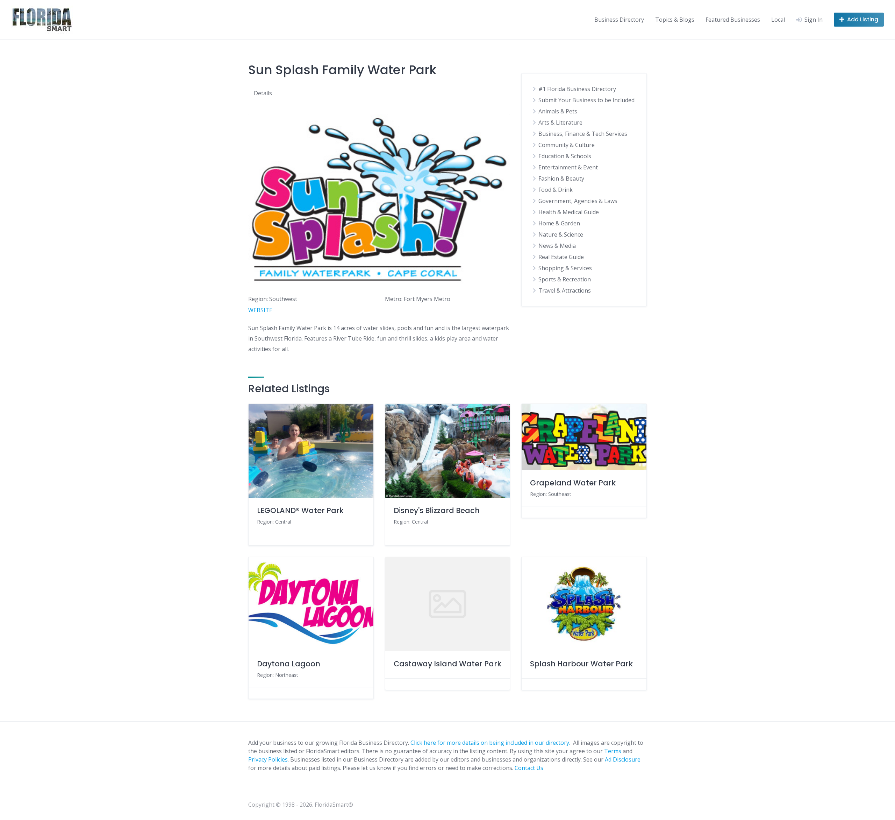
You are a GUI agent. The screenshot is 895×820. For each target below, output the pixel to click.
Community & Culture (566, 145)
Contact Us (529, 768)
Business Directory (619, 19)
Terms (612, 751)
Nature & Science (560, 234)
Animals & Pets (557, 111)
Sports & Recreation (564, 279)
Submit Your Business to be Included (586, 100)
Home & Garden (559, 223)
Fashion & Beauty (561, 178)
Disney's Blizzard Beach (437, 510)
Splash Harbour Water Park (581, 664)
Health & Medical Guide (568, 212)
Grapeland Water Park (573, 483)
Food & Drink (555, 190)
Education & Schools (564, 156)
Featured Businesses (733, 19)
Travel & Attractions (564, 290)
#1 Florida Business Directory (577, 89)
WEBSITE (260, 310)
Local (778, 19)
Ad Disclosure (622, 759)
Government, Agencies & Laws (577, 201)
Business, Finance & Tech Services (582, 134)
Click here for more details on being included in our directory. (491, 743)
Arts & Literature (560, 122)
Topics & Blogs (674, 19)
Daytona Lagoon (288, 664)
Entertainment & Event (568, 167)
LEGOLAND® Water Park (300, 510)
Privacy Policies (268, 759)
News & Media (557, 246)
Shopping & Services (565, 268)
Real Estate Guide (561, 257)
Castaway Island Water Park (447, 664)
